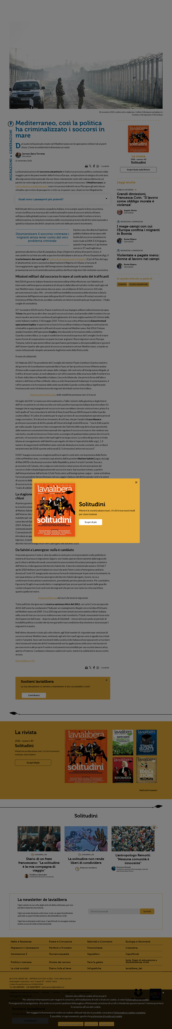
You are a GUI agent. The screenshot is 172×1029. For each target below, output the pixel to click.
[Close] (136, 482)
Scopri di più (91, 522)
